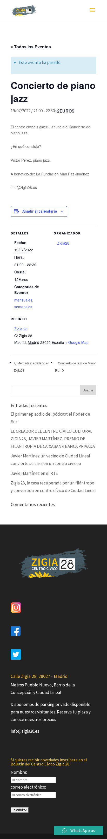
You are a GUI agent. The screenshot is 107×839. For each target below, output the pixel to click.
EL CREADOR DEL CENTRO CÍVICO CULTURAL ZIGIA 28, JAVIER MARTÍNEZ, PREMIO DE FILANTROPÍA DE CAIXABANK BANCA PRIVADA (53, 438)
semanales (23, 306)
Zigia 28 (21, 328)
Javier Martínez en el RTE (34, 473)
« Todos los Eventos (31, 47)
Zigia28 (63, 243)
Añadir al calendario (39, 211)
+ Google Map (77, 342)
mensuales (23, 300)
